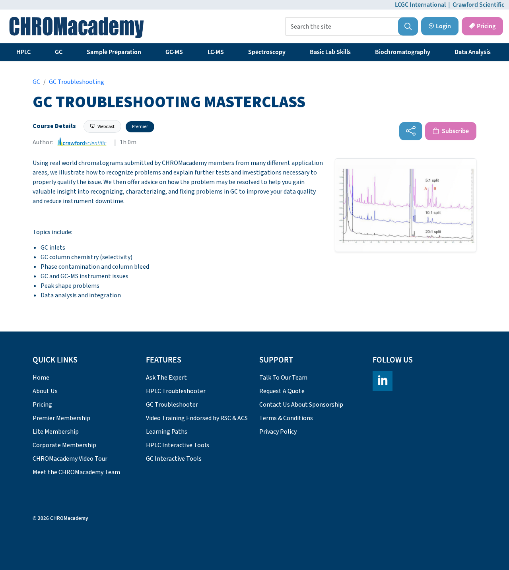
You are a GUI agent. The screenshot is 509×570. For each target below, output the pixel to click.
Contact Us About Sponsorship (301, 404)
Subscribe (455, 131)
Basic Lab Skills (330, 52)
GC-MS (174, 52)
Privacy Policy (278, 431)
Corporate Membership (64, 445)
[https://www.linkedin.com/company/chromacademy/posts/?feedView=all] (382, 381)
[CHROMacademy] (76, 27)
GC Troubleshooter (172, 404)
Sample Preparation (114, 52)
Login (443, 26)
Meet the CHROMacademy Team (76, 472)
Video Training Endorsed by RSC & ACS (197, 418)
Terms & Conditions (286, 418)
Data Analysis (473, 52)
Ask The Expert (166, 377)
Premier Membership (61, 418)
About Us (45, 391)
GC (58, 52)
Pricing (486, 26)
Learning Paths (166, 431)
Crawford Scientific (478, 4)
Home (41, 377)
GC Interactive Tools (174, 458)
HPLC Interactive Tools (177, 445)
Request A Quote (282, 391)
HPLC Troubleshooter (176, 391)
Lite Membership (56, 431)
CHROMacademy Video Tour (70, 458)
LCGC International (420, 4)
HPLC (23, 52)
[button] (408, 26)
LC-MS (216, 52)
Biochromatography (402, 52)
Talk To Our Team (283, 377)
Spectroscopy (267, 52)
